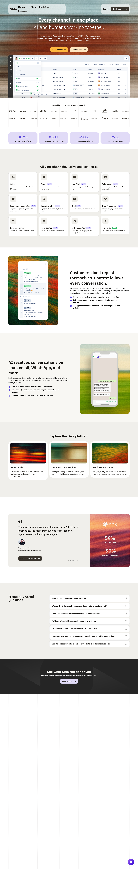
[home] (13, 9)
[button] (22, 7)
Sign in (105, 9)
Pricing (33, 7)
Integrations (44, 7)
